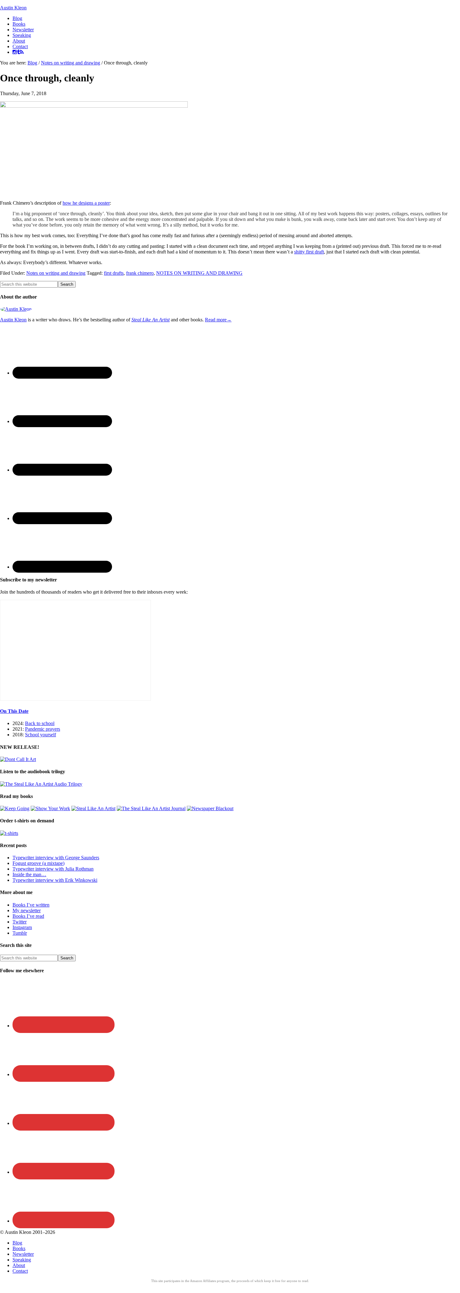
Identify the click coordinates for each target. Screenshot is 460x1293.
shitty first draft (309, 251)
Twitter (20, 921)
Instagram (22, 927)
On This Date (14, 711)
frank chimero (140, 273)
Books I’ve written (31, 904)
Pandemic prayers (42, 729)
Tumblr (20, 933)
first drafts (114, 273)
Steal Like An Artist (150, 319)
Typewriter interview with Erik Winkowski (55, 880)
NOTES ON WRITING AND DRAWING (199, 273)
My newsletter (27, 910)
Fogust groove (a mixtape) (38, 863)
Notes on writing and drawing (55, 273)
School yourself (40, 734)
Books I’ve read (28, 916)
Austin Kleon (13, 7)
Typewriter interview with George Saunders (56, 857)
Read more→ (218, 319)
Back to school (39, 723)
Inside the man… (29, 874)
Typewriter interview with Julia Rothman (53, 868)
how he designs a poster (86, 203)
